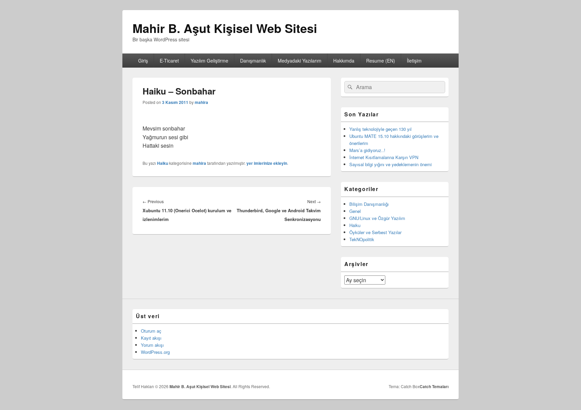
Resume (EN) (380, 60)
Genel (355, 211)
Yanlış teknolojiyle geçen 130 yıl (380, 129)
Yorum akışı (152, 345)
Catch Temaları (434, 386)
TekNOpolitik (361, 239)
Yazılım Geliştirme (209, 60)
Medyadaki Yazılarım (299, 60)
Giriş (143, 60)
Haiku (162, 163)
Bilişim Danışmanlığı (369, 204)
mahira (201, 102)
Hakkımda (343, 60)
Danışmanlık (253, 60)
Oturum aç (151, 331)
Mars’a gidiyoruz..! (367, 150)
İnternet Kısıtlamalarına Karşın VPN (383, 157)
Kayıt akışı (151, 338)
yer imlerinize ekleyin (266, 163)
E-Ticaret (169, 60)
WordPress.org (155, 352)
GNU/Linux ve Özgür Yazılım (377, 218)
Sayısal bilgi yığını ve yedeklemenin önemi (390, 164)
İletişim (414, 60)
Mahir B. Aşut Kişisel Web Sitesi (224, 28)
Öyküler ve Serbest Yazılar (375, 232)
